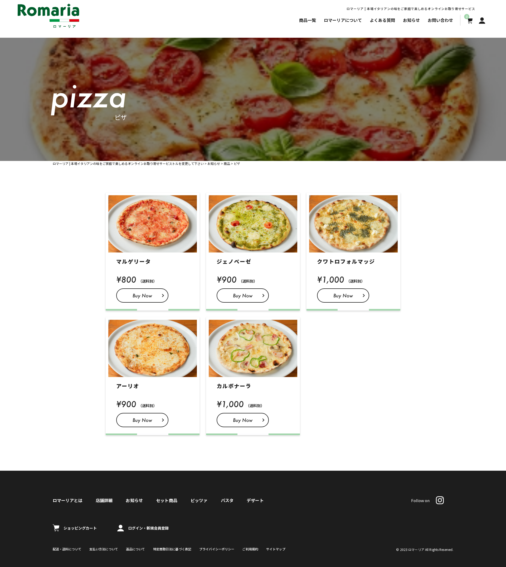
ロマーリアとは (67, 500)
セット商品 (166, 500)
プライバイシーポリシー (216, 549)
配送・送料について (67, 549)
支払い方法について (103, 549)
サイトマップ (275, 549)
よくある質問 (382, 20)
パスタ (227, 500)
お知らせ (411, 20)
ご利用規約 (250, 549)
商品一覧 (307, 20)
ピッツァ (199, 500)
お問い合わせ (440, 20)
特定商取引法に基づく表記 (172, 549)
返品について (135, 549)
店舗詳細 (104, 500)
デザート (255, 500)
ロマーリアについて (343, 20)
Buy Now (142, 295)
